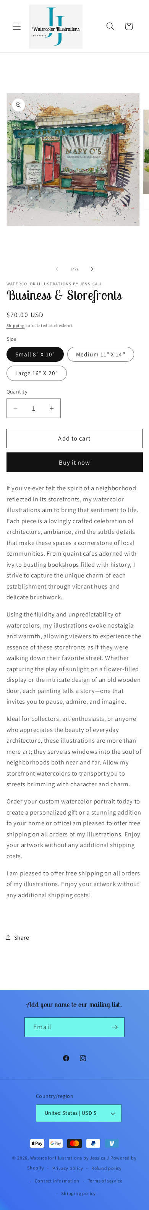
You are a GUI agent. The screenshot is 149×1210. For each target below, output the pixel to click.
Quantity (17, 391)
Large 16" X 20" (36, 373)
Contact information (57, 1181)
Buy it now (75, 462)
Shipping (15, 325)
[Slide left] (57, 268)
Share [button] (21, 937)
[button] (17, 26)
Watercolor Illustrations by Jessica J (70, 1158)
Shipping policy (78, 1193)
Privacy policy (67, 1168)
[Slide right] (92, 268)
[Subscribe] (114, 1027)
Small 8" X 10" (35, 354)
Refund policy (106, 1168)
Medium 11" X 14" (100, 354)
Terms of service (105, 1181)
